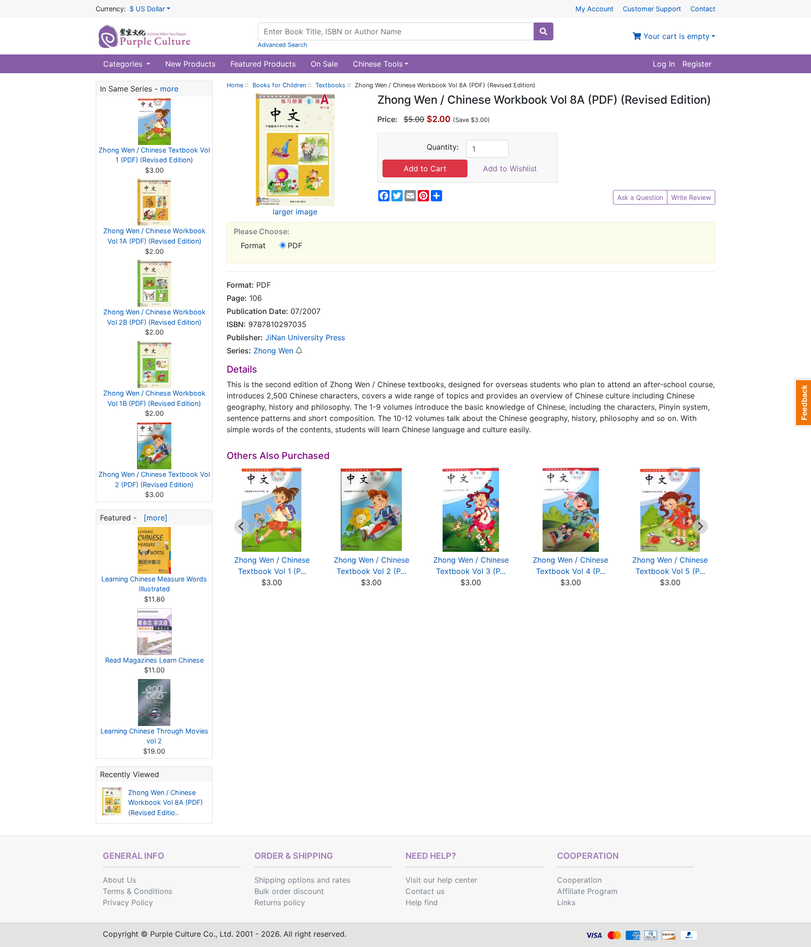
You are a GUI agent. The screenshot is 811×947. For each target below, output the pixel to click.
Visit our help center (441, 880)
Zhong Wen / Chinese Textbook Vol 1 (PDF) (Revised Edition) (154, 155)
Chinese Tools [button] (378, 64)
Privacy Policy (128, 902)
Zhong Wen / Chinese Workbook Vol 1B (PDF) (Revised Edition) (154, 398)
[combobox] (396, 31)
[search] (543, 31)
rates (341, 880)
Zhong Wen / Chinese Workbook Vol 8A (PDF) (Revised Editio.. (165, 802)
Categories (124, 64)
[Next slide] (700, 526)
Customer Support (652, 9)
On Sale (324, 64)
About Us (119, 880)
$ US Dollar (147, 9)
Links (566, 902)
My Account (594, 9)
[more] (153, 517)
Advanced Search (282, 44)
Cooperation (579, 880)
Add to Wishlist (510, 168)
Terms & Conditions (137, 891)
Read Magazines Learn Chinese (154, 660)
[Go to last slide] (241, 526)
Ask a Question (640, 197)
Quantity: (443, 147)
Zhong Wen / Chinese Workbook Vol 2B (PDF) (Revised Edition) (154, 317)
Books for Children (279, 85)
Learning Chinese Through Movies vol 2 (154, 736)
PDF (295, 245)
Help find (422, 902)
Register (697, 64)
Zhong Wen (273, 350)
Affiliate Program (587, 891)
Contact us (425, 891)
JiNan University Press (305, 337)
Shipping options (284, 880)
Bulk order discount (289, 891)
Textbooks (330, 85)
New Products (190, 64)
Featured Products (263, 64)
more (169, 88)
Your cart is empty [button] (675, 36)
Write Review (691, 197)
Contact (702, 9)
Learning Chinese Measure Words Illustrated (154, 584)
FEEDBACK (803, 403)
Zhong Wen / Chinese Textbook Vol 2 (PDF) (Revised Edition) (154, 479)
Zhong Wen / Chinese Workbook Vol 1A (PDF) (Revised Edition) (154, 236)
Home (235, 85)
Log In (664, 64)
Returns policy (279, 902)
